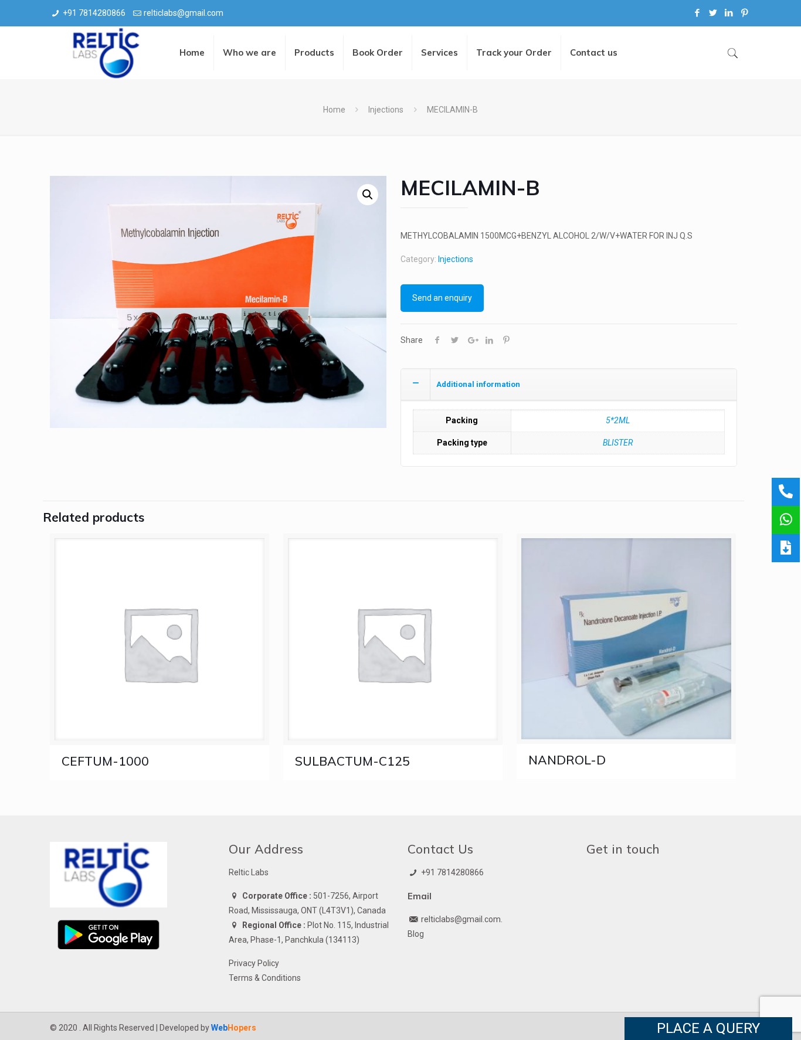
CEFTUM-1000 (105, 761)
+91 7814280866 (94, 13)
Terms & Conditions (265, 978)
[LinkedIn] (729, 13)
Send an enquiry (442, 298)
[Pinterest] (745, 13)
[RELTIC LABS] (107, 52)
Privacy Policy (254, 963)
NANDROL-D (567, 759)
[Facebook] (697, 13)
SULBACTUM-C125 (352, 761)
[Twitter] (713, 13)
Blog (416, 934)
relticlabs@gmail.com (183, 13)
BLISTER (618, 442)
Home (334, 109)
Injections (385, 109)
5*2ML (618, 420)
